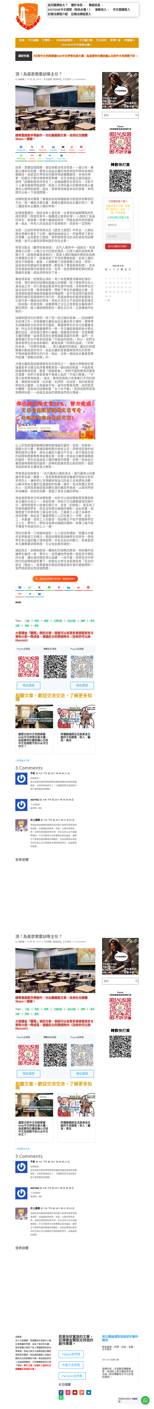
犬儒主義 (58, 621)
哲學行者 (115, 41)
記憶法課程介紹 (58, 14)
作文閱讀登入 (121, 10)
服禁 (46, 621)
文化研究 (101, 41)
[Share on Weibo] (78, 588)
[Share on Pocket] (88, 588)
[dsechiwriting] (120, 107)
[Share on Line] (49, 588)
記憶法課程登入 (81, 14)
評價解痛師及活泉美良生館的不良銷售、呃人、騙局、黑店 (75, 737)
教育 (37, 621)
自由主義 (71, 621)
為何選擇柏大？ (58, 5)
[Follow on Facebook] (61, 1392)
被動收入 (101, 10)
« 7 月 (107, 300)
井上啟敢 (35, 820)
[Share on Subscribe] (39, 594)
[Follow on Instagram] (68, 1392)
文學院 (46, 41)
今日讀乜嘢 (85, 41)
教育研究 (57, 79)
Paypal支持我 (71, 1354)
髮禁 (36, 626)
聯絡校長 (94, 5)
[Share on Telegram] (29, 594)
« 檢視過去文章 (22, 760)
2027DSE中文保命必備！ (77, 45)
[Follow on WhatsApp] (61, 1397)
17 (110, 287)
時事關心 (129, 41)
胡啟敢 (21, 79)
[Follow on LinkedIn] (88, 1392)
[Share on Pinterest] (58, 588)
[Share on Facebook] (19, 588)
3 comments (80, 79)
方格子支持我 (71, 1365)
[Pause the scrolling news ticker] (137, 56)
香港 (27, 626)
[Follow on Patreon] (81, 1392)
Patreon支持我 (72, 1376)
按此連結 (29, 685)
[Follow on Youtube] (74, 1392)
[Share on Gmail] (19, 594)
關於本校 (77, 5)
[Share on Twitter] (39, 588)
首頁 (22, 41)
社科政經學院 (64, 41)
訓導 (83, 621)
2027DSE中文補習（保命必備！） (70, 10)
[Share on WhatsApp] (29, 588)
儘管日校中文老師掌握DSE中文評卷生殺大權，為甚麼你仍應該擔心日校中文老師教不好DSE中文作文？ (75, 56)
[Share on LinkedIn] (68, 588)
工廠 (27, 621)
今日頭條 (33, 41)
